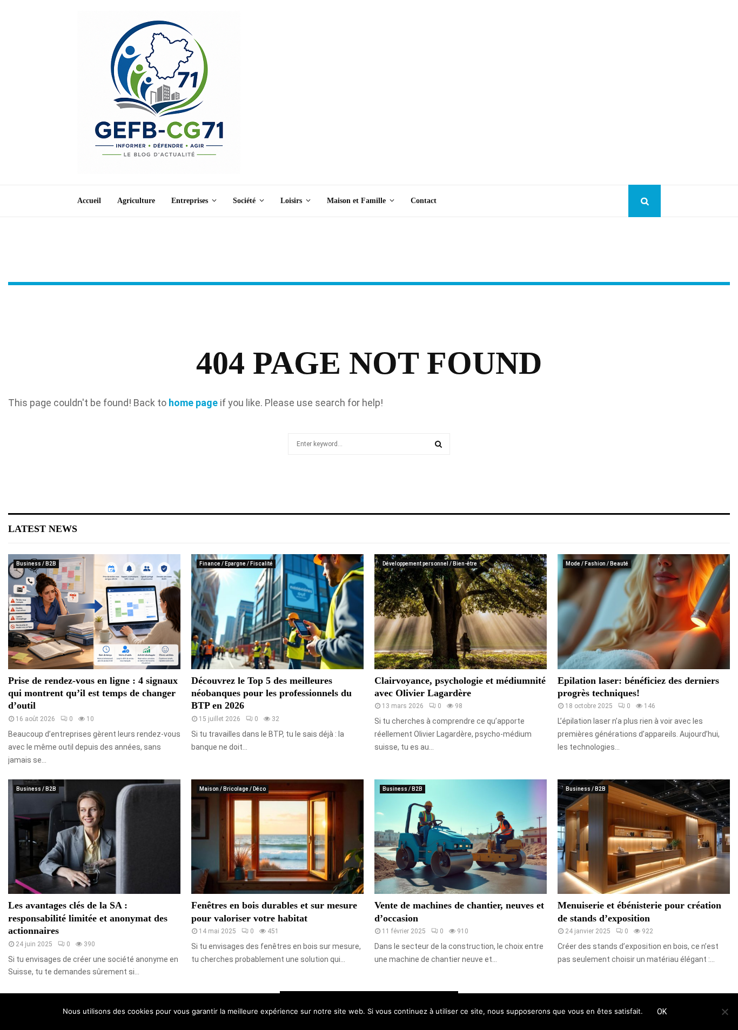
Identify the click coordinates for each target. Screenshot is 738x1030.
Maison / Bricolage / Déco (232, 789)
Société (244, 201)
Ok (662, 1011)
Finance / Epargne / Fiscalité (236, 564)
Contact (424, 201)
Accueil (89, 201)
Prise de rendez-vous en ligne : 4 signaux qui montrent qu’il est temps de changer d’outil (93, 693)
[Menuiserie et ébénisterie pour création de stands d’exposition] (644, 836)
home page (193, 402)
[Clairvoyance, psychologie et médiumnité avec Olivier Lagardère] (460, 611)
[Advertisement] (464, 92)
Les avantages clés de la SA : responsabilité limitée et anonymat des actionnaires (87, 918)
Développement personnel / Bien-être (430, 564)
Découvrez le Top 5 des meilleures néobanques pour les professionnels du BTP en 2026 (271, 693)
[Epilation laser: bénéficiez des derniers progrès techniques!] (644, 611)
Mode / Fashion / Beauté (597, 564)
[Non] (724, 1011)
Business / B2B (36, 564)
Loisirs (291, 201)
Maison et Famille (356, 201)
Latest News (42, 528)
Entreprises (189, 201)
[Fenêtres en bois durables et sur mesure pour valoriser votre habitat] (277, 836)
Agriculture (136, 201)
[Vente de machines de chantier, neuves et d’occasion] (460, 836)
